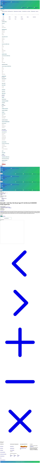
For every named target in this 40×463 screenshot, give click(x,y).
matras (3, 104)
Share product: (2, 219)
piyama (2, 33)
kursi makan (4, 129)
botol (2, 106)
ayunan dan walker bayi (5, 156)
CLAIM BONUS (6, 218)
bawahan (3, 46)
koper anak (3, 83)
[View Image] (0, 441)
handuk (3, 154)
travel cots (3, 91)
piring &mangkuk (4, 116)
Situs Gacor (1, 446)
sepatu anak (3, 39)
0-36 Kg (3, 87)
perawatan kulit (3, 133)
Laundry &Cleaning (4, 146)
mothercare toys (3, 161)
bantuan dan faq (12, 448)
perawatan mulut (4, 138)
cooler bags (3, 127)
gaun (2, 70)
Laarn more (9, 207)
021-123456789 (12, 450)
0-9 (38, 14)
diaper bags (3, 93)
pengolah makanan (5, 119)
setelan (2, 49)
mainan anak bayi (4, 160)
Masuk (1, 166)
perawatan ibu (4, 141)
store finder (28, 11)
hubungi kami (12, 446)
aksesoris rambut (4, 27)
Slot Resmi (1, 450)
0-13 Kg (3, 86)
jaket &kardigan (3, 50)
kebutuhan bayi (4, 29)
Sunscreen (3, 134)
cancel (1, 194)
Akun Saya (1, 165)
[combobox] (4, 192)
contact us (37, 11)
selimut (3, 97)
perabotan (3, 102)
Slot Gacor (1, 448)
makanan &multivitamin (5, 121)
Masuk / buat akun (4, 198)
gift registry (20, 11)
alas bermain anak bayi (5, 158)
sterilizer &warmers (5, 108)
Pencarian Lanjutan (2, 193)
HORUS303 (1, 211)
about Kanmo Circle (10, 11)
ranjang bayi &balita (5, 100)
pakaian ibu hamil (4, 64)
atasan (2, 45)
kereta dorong (4, 78)
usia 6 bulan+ (3, 81)
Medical (3, 147)
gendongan (3, 89)
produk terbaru (4, 21)
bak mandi (3, 152)
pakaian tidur (4, 76)
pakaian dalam (3, 62)
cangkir (3, 115)
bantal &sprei (4, 99)
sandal (2, 40)
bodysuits (3, 34)
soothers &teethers (5, 110)
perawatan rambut (4, 137)
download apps (8, 168)
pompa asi (3, 124)
